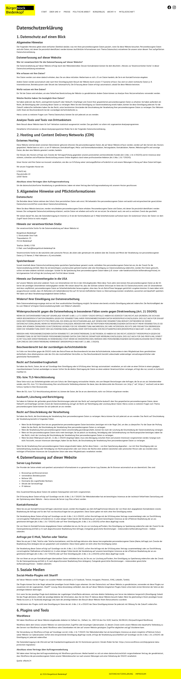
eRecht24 (27, 660)
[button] (169, 7)
